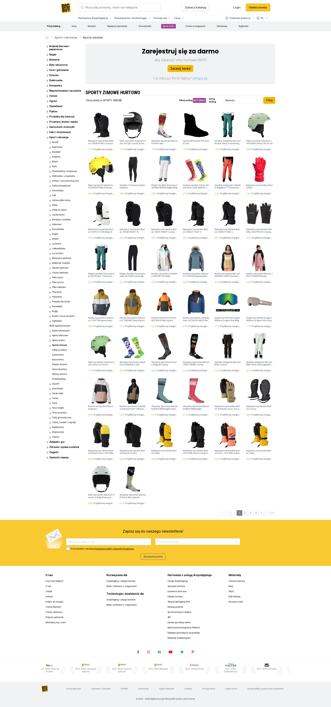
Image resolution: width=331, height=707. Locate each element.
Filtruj (269, 100)
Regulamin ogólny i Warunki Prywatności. (114, 549)
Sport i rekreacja (65, 37)
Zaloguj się (200, 78)
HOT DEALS (199, 100)
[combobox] (225, 100)
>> (272, 513)
